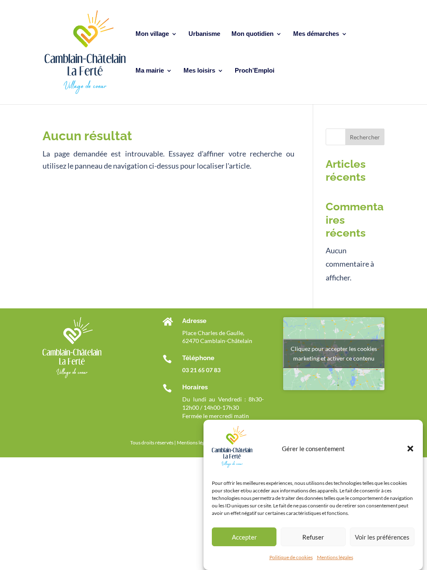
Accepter (244, 537)
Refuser (313, 537)
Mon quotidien (252, 34)
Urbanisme (204, 34)
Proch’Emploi (254, 71)
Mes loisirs (199, 71)
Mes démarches (316, 34)
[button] (410, 448)
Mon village (152, 34)
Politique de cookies (291, 557)
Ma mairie (150, 71)
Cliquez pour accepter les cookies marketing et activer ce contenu (334, 353)
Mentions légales (335, 557)
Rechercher (365, 137)
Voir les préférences (382, 537)
